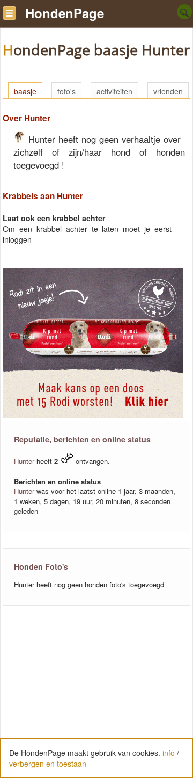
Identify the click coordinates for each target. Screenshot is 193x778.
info (168, 752)
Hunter (24, 461)
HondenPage (64, 13)
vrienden (168, 91)
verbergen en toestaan (47, 763)
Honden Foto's (41, 566)
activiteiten (114, 91)
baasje (25, 91)
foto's (66, 91)
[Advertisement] (96, 697)
